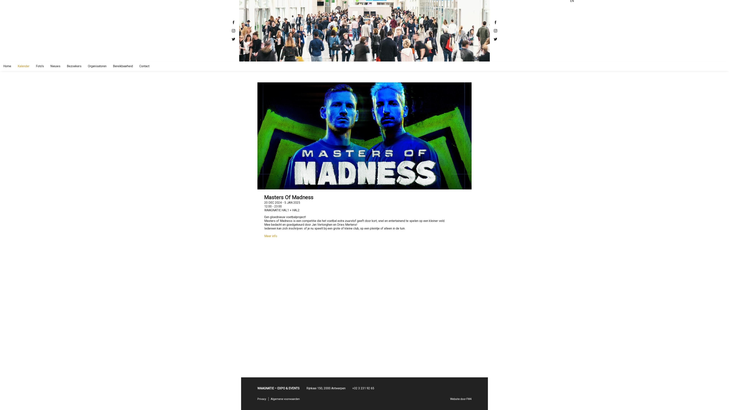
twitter (233, 39)
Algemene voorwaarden (285, 399)
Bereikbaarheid (123, 66)
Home (7, 66)
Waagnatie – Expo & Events (364, 31)
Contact (144, 66)
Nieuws (55, 66)
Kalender (23, 66)
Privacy (261, 399)
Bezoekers (74, 66)
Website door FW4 (461, 399)
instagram (233, 31)
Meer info (270, 236)
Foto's (40, 66)
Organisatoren (97, 66)
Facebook (233, 22)
